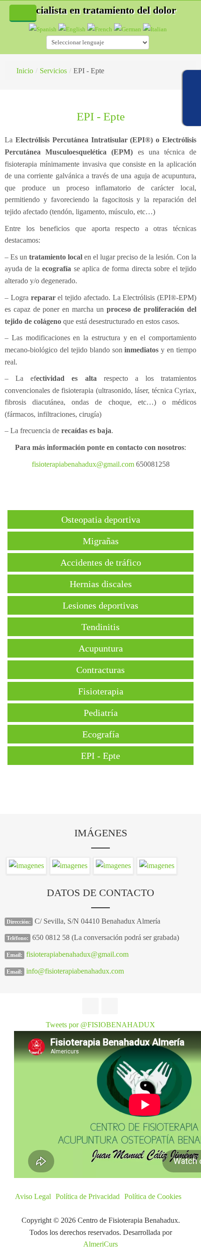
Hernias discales (101, 584)
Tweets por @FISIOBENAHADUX (100, 1025)
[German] (127, 29)
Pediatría (101, 712)
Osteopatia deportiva (100, 519)
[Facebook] (90, 1006)
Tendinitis (100, 626)
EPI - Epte (101, 116)
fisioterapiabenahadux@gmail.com (83, 464)
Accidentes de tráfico (100, 562)
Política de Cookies (152, 1196)
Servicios (53, 71)
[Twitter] (109, 1006)
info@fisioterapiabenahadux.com (75, 971)
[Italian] (155, 29)
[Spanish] (43, 29)
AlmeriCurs (100, 1244)
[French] (99, 29)
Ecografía (100, 734)
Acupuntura (101, 648)
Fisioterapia (100, 691)
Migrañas (101, 541)
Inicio (24, 71)
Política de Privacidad (88, 1196)
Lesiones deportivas (100, 605)
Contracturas (100, 669)
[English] (72, 29)
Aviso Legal (33, 1196)
